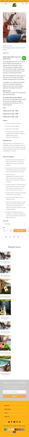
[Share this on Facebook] (10, 237)
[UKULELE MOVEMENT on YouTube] (14, 422)
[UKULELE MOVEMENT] (14, 5)
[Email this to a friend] (22, 237)
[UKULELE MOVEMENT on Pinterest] (17, 422)
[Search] (23, 4)
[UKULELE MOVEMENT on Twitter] (9, 422)
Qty (4, 227)
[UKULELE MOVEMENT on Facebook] (12, 422)
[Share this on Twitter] (6, 237)
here (20, 137)
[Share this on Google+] (18, 237)
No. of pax (5, 220)
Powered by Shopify (21, 425)
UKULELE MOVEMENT (12, 425)
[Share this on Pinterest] (14, 237)
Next (17, 9)
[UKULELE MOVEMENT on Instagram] (20, 422)
